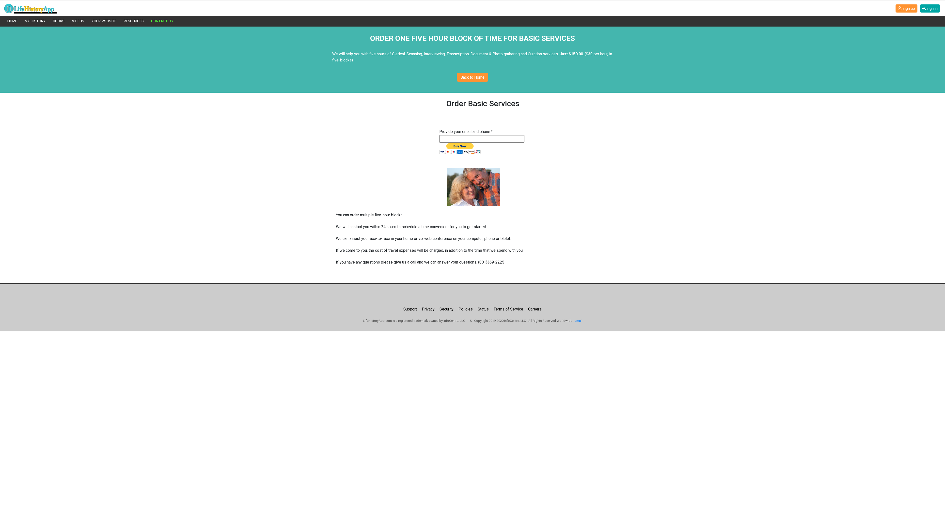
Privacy (428, 309)
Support (410, 309)
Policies (465, 309)
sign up (908, 8)
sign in (932, 8)
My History (35, 21)
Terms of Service (508, 309)
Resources (134, 21)
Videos (78, 21)
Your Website (104, 21)
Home (12, 21)
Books (58, 21)
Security (447, 309)
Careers (535, 309)
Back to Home (472, 77)
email (578, 321)
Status (483, 309)
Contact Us (162, 21)
